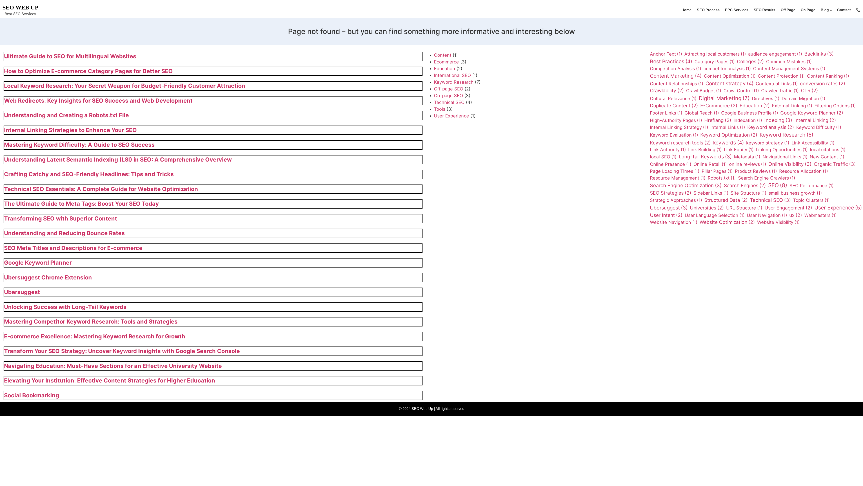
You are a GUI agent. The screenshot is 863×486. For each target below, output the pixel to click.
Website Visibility (778, 222)
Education (444, 68)
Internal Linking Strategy (679, 127)
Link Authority (668, 149)
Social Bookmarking (31, 395)
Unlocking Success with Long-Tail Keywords (65, 307)
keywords (728, 143)
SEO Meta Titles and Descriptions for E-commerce (73, 248)
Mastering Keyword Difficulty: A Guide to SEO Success (79, 144)
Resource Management (677, 178)
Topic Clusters (811, 200)
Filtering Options (835, 105)
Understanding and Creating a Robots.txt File (66, 115)
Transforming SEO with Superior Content (60, 218)
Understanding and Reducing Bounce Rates (64, 233)
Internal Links (727, 127)
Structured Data (726, 200)
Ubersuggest (22, 292)
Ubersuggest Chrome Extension (48, 277)
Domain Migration (803, 98)
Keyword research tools (680, 143)
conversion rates (822, 83)
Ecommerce (446, 62)
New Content (827, 157)
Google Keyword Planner (38, 262)
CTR (809, 90)
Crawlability (667, 90)
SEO (777, 185)
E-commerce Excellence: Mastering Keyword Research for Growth (94, 336)
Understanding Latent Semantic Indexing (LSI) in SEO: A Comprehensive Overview (118, 159)
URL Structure (744, 208)
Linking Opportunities (782, 149)
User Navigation (767, 215)
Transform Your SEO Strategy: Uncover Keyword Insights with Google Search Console (122, 351)
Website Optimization (727, 222)
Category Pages (714, 61)
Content (442, 55)
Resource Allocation (803, 171)
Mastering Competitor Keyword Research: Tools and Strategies (91, 321)
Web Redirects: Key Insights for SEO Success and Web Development (98, 100)
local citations (827, 149)
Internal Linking (815, 120)
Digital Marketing (724, 98)
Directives (765, 98)
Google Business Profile (749, 113)
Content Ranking (828, 76)
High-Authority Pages (676, 120)
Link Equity (739, 149)
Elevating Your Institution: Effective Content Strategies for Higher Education (109, 380)
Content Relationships (676, 83)
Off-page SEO (448, 89)
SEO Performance (812, 185)
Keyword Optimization (728, 135)
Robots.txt (722, 178)
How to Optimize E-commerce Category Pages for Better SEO (88, 71)
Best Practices (671, 61)
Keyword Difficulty (818, 127)
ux (795, 215)
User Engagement (788, 208)
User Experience (451, 116)
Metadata (747, 157)
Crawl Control (741, 90)
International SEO (452, 75)
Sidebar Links (711, 193)
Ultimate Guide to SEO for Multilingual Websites (70, 56)
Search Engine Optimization (686, 185)
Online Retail (710, 164)
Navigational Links (785, 157)
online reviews (747, 164)
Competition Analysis (675, 68)
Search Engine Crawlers (766, 178)
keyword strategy (767, 143)
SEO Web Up (20, 7)
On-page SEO (448, 95)
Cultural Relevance (673, 98)
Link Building (705, 149)
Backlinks (819, 54)
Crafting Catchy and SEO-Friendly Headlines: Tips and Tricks (89, 174)
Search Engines (745, 185)
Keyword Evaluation (674, 135)
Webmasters (820, 215)
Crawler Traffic (780, 90)
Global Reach (702, 113)
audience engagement (775, 54)
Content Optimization (730, 76)
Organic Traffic (835, 164)
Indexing (778, 120)
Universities (707, 208)
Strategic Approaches (676, 200)
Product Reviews (756, 171)
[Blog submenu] (831, 10)
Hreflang (717, 120)
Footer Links (666, 113)
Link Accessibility (813, 143)
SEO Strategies (670, 193)
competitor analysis (727, 68)
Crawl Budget (703, 90)
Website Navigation (673, 222)
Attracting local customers (715, 54)
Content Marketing (676, 76)
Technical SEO (449, 102)
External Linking (792, 105)
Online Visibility (790, 164)
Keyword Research (454, 82)
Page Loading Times (674, 171)
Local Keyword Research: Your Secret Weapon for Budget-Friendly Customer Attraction (124, 85)
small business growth (795, 193)
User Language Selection (715, 215)
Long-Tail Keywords (705, 157)
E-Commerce (718, 105)
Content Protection (781, 76)
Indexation (748, 120)
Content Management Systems (789, 68)
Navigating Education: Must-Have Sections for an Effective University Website (113, 365)
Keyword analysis (770, 127)
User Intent (666, 215)
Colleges (750, 61)
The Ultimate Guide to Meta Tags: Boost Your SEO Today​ (81, 203)
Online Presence (670, 164)
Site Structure (748, 193)
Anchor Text (666, 54)
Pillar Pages (717, 171)
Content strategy (729, 83)
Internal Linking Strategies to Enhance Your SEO (70, 130)
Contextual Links (777, 83)
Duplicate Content (674, 105)
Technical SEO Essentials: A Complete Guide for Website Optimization (101, 189)
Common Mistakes (789, 61)
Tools (439, 109)
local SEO (663, 157)
